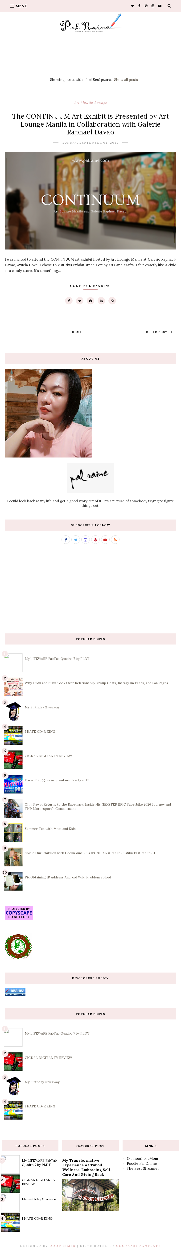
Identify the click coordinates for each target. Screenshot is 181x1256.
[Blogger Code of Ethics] (18, 958)
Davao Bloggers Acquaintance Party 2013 (57, 780)
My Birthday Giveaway (42, 707)
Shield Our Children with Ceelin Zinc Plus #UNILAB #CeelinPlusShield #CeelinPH (90, 853)
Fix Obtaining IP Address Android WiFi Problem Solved (68, 877)
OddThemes (62, 1246)
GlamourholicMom (142, 1158)
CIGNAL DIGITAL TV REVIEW (48, 756)
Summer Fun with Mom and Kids (50, 829)
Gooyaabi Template (138, 1246)
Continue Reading (90, 286)
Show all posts (126, 79)
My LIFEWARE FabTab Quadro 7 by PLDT (57, 659)
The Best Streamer (143, 1168)
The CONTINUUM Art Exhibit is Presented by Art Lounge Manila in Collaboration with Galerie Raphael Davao (90, 124)
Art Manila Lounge (90, 102)
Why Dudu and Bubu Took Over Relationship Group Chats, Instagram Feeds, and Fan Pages (96, 683)
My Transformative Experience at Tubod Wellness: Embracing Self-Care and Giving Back (87, 1167)
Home (77, 332)
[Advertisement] (90, 589)
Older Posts (158, 332)
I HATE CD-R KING (40, 731)
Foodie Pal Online (142, 1163)
